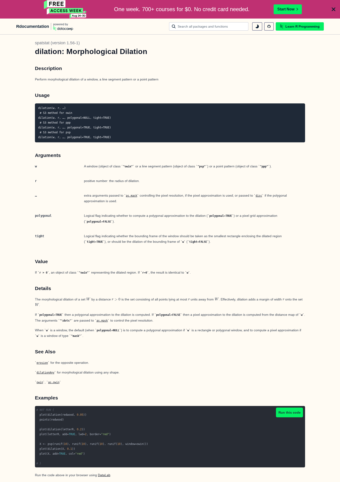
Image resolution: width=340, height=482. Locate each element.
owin (40, 382)
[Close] (333, 9)
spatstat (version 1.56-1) (57, 43)
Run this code (289, 412)
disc (259, 195)
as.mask (131, 195)
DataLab (104, 475)
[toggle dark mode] (257, 26)
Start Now (285, 9)
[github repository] (269, 26)
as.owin (53, 382)
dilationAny (45, 372)
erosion (42, 362)
